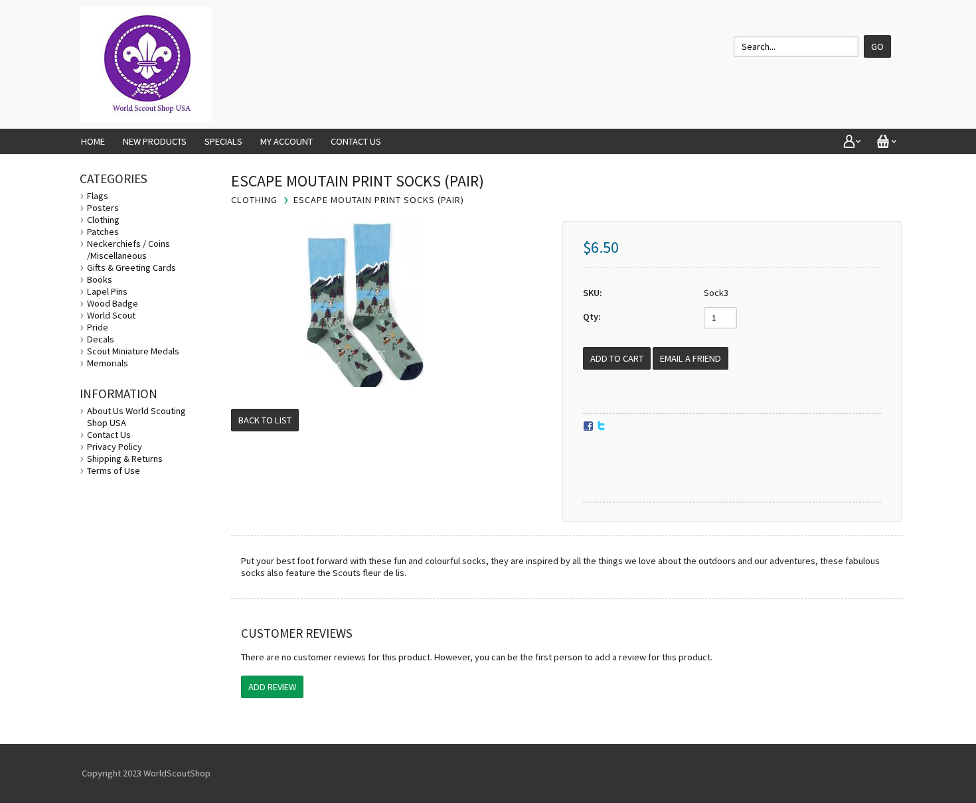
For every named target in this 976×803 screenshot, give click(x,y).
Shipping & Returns (125, 459)
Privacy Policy (114, 447)
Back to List (264, 420)
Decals (100, 339)
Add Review (272, 687)
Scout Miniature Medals (133, 351)
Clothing (103, 220)
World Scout (111, 315)
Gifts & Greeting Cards (131, 267)
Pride (97, 327)
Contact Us (356, 141)
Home (93, 141)
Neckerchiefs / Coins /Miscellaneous (128, 249)
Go (877, 46)
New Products (155, 141)
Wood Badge (112, 303)
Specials (223, 141)
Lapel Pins (107, 291)
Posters (103, 208)
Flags (97, 196)
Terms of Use (113, 470)
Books (99, 279)
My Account (286, 141)
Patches (103, 232)
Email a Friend (690, 358)
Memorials (107, 363)
